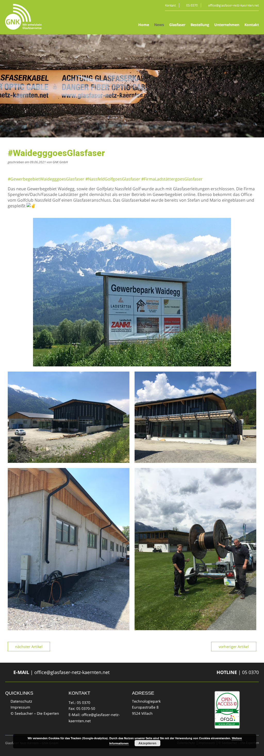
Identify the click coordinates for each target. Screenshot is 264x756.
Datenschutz (21, 701)
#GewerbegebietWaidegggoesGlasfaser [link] (46, 179)
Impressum (20, 707)
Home (143, 24)
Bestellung (200, 24)
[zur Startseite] (23, 17)
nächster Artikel (29, 646)
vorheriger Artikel (234, 646)
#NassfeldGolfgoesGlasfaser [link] (112, 179)
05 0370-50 (85, 708)
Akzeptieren (147, 743)
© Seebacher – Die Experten (35, 713)
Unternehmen (226, 24)
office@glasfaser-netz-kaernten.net (233, 5)
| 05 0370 (238, 672)
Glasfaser (177, 24)
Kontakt (170, 5)
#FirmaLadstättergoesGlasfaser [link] (172, 179)
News (159, 24)
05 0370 (192, 5)
